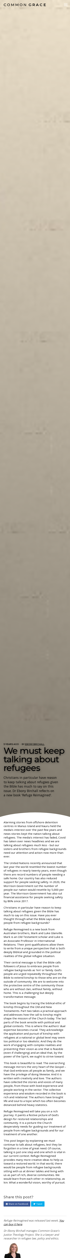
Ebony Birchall (35, 744)
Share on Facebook (18, 1203)
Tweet (39, 1203)
